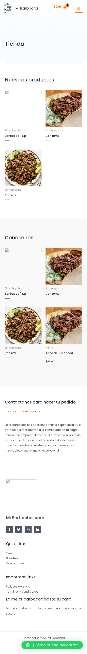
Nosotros (12, 558)
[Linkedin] (37, 529)
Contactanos (15, 563)
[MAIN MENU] (79, 8)
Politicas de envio (18, 587)
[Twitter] (18, 529)
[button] (24, 412)
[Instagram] (28, 529)
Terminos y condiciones (22, 592)
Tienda (10, 553)
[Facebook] (9, 529)
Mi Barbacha (26, 8)
